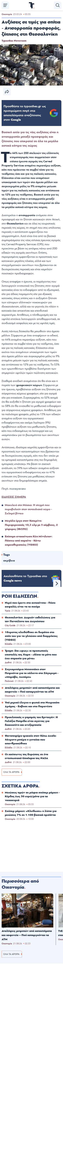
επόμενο (57, 583)
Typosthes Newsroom (14, 41)
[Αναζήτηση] (57, 5)
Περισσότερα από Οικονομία (20, 884)
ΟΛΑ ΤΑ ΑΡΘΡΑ (11, 772)
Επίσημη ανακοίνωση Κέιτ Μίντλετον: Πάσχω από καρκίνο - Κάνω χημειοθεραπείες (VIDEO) (28, 540)
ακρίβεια (9, 561)
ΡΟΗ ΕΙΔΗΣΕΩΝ (19, 596)
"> (25, 113)
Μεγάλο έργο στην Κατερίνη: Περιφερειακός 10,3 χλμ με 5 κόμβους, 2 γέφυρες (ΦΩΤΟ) (31, 525)
